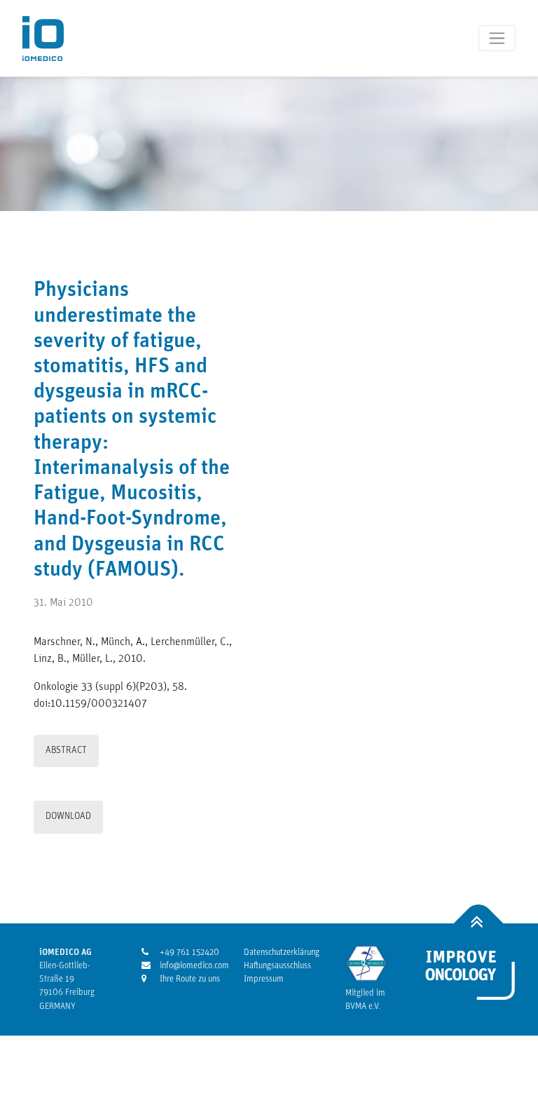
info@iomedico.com (184, 965)
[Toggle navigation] (497, 38)
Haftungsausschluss (277, 965)
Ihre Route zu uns (184, 979)
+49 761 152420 (184, 952)
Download (68, 816)
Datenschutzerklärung (281, 952)
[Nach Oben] (479, 924)
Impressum (264, 979)
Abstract (66, 750)
